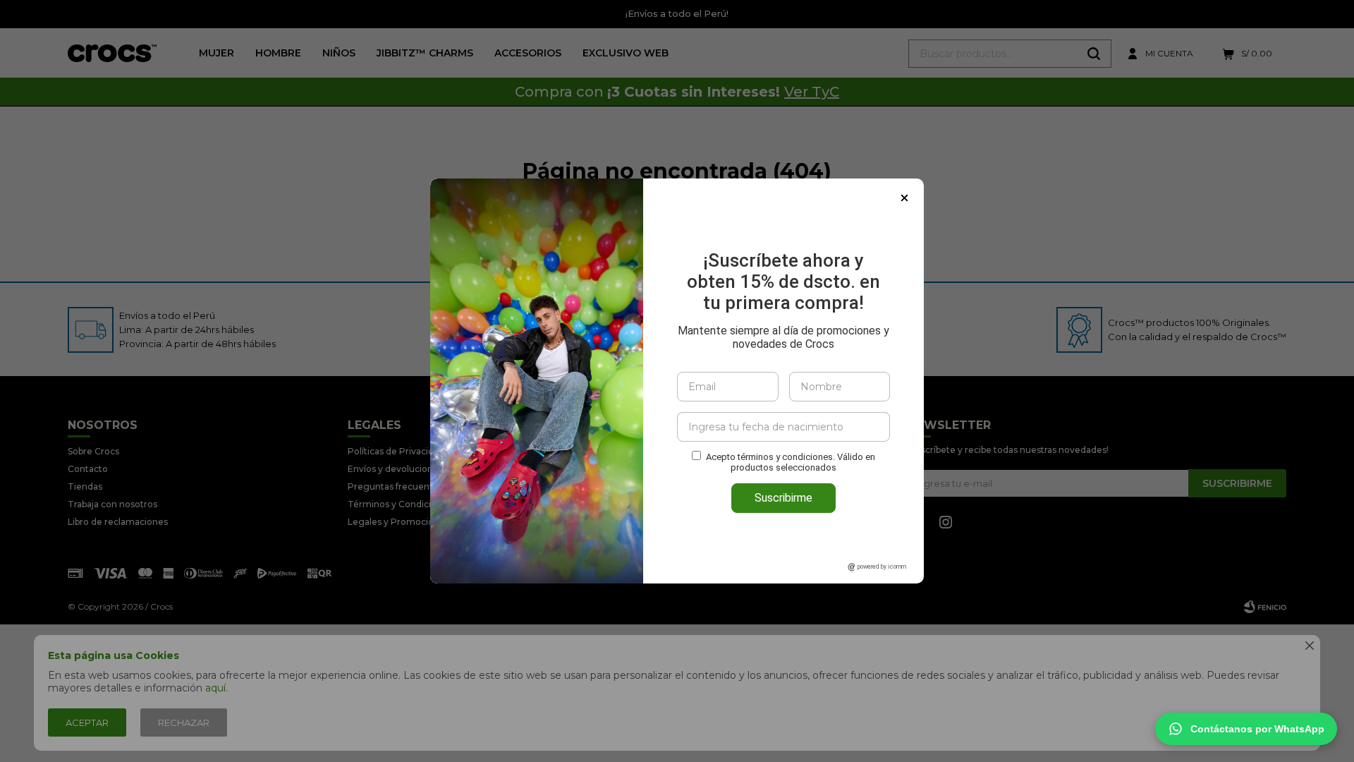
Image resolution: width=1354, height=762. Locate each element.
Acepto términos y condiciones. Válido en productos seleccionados (790, 462)
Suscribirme (783, 497)
